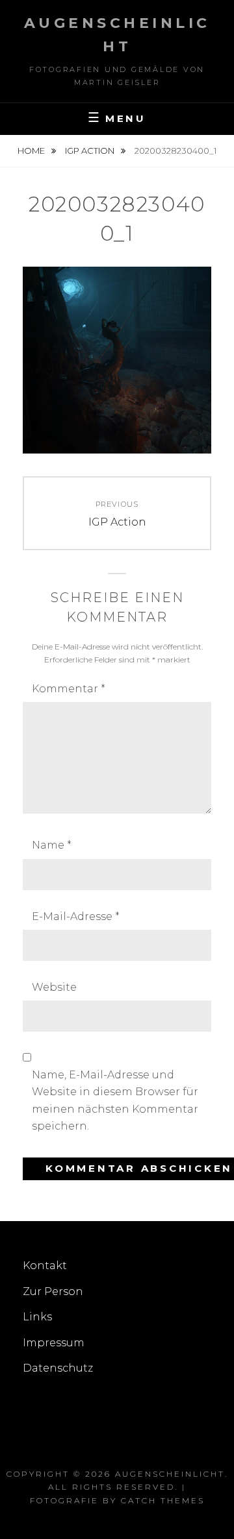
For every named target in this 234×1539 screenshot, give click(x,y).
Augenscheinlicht (170, 1474)
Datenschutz (58, 1368)
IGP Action (90, 150)
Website (54, 987)
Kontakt (45, 1265)
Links (37, 1317)
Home (32, 150)
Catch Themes (163, 1500)
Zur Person (53, 1291)
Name (52, 845)
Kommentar (68, 689)
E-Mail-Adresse (76, 916)
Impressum (53, 1343)
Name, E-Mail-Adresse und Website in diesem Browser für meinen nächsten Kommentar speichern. (115, 1100)
